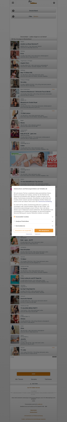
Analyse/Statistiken (22, 221)
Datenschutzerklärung (45, 201)
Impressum (37, 234)
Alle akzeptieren (44, 230)
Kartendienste (20, 226)
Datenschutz (29, 234)
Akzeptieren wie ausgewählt (23, 230)
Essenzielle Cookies (22, 217)
